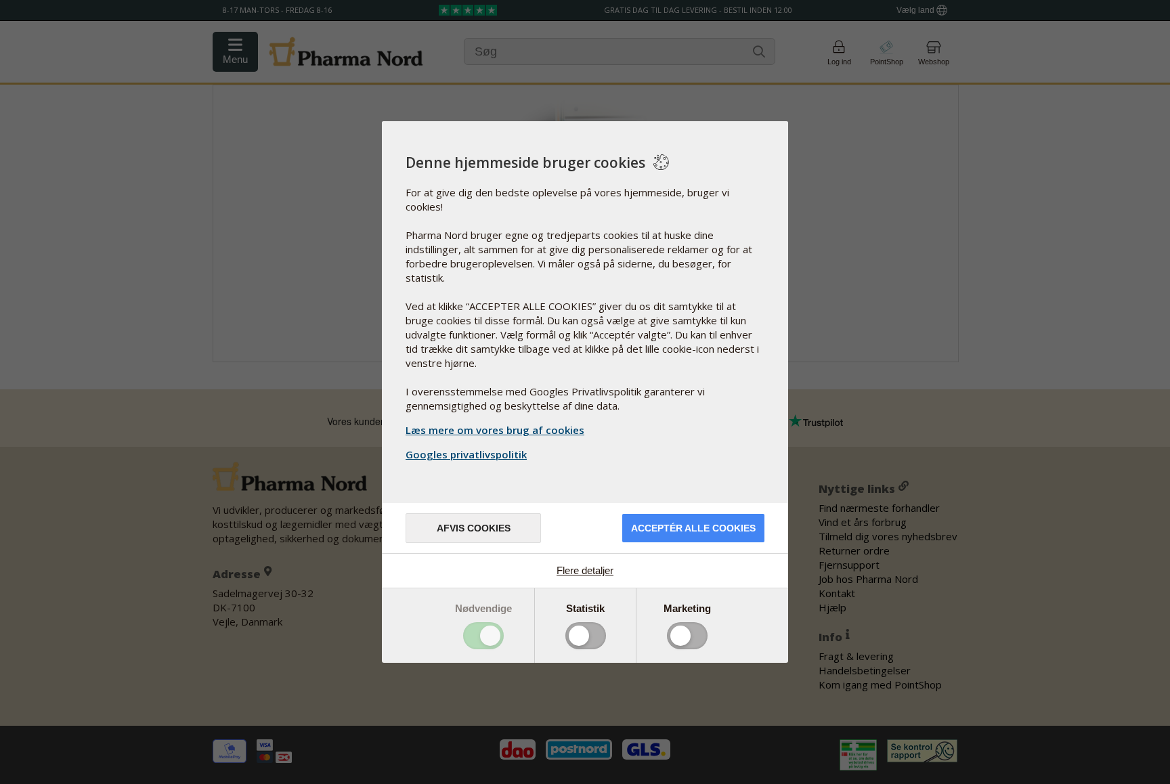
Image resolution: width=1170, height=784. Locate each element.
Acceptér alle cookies (693, 528)
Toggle (483, 635)
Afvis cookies (474, 528)
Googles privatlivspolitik (466, 454)
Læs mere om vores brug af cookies (495, 430)
